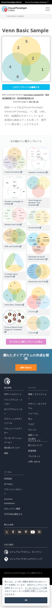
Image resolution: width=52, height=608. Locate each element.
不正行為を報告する (13, 514)
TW (33, 101)
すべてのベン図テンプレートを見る (26, 341)
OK (26, 600)
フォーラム (33, 413)
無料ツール (33, 435)
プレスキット (34, 456)
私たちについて (35, 445)
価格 (6, 453)
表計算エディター (12, 447)
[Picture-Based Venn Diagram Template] (14, 333)
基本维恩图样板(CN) (25, 98)
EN (30, 101)
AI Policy (8, 484)
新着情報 (32, 450)
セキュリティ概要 (12, 508)
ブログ (31, 424)
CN (37, 101)
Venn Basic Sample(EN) (33, 94)
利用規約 (8, 478)
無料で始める (26, 367)
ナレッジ (32, 429)
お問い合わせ (34, 461)
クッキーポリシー (33, 588)
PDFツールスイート (13, 394)
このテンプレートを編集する (26, 87)
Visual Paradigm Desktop (36, 2)
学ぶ (30, 418)
